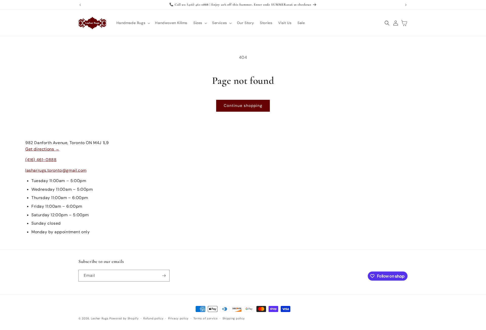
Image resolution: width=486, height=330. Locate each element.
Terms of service (205, 318)
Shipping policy (233, 318)
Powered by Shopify (124, 318)
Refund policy (153, 318)
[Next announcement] (405, 5)
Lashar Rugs (100, 318)
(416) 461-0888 (40, 159)
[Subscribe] (163, 276)
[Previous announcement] (80, 5)
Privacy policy (178, 318)
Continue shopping (243, 105)
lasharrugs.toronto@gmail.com (56, 170)
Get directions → (42, 149)
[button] (132, 22)
